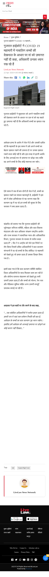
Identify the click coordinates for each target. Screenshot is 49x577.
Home (6, 37)
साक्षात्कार (18, 533)
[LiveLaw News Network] (24, 483)
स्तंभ (16, 529)
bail (13, 468)
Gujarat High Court (24, 468)
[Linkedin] (28, 77)
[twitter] (20, 77)
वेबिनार (40, 529)
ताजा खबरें (7, 533)
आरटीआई (30, 529)
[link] (32, 77)
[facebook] (16, 77)
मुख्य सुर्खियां (15, 37)
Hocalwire (29, 569)
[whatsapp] (24, 77)
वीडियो (40, 533)
